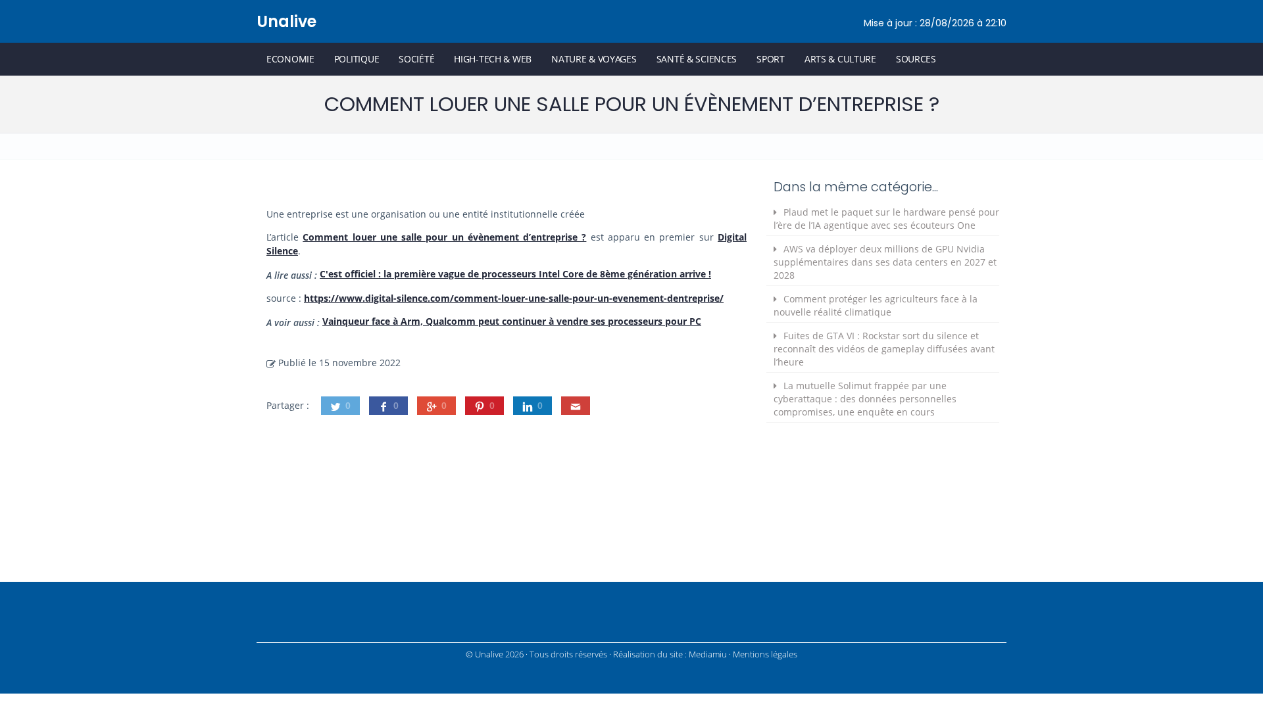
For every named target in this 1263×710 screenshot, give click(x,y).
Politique (356, 59)
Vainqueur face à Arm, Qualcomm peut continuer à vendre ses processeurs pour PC (511, 321)
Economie (290, 59)
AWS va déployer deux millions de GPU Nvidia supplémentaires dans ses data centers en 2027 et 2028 (885, 262)
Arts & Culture (840, 59)
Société (416, 59)
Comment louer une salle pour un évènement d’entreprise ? (444, 237)
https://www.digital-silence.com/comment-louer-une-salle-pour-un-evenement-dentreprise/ (514, 298)
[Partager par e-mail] (575, 405)
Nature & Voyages (594, 59)
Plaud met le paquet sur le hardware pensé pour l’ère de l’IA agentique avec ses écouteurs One (886, 218)
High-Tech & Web (493, 59)
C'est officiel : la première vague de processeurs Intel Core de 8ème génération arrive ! (515, 274)
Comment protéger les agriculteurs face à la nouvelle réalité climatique (876, 305)
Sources (916, 59)
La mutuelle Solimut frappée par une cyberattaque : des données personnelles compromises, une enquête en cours (865, 398)
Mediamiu (708, 654)
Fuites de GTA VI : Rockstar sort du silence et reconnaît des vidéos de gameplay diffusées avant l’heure (884, 348)
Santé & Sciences (696, 59)
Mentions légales (765, 654)
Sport (770, 59)
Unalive (286, 21)
